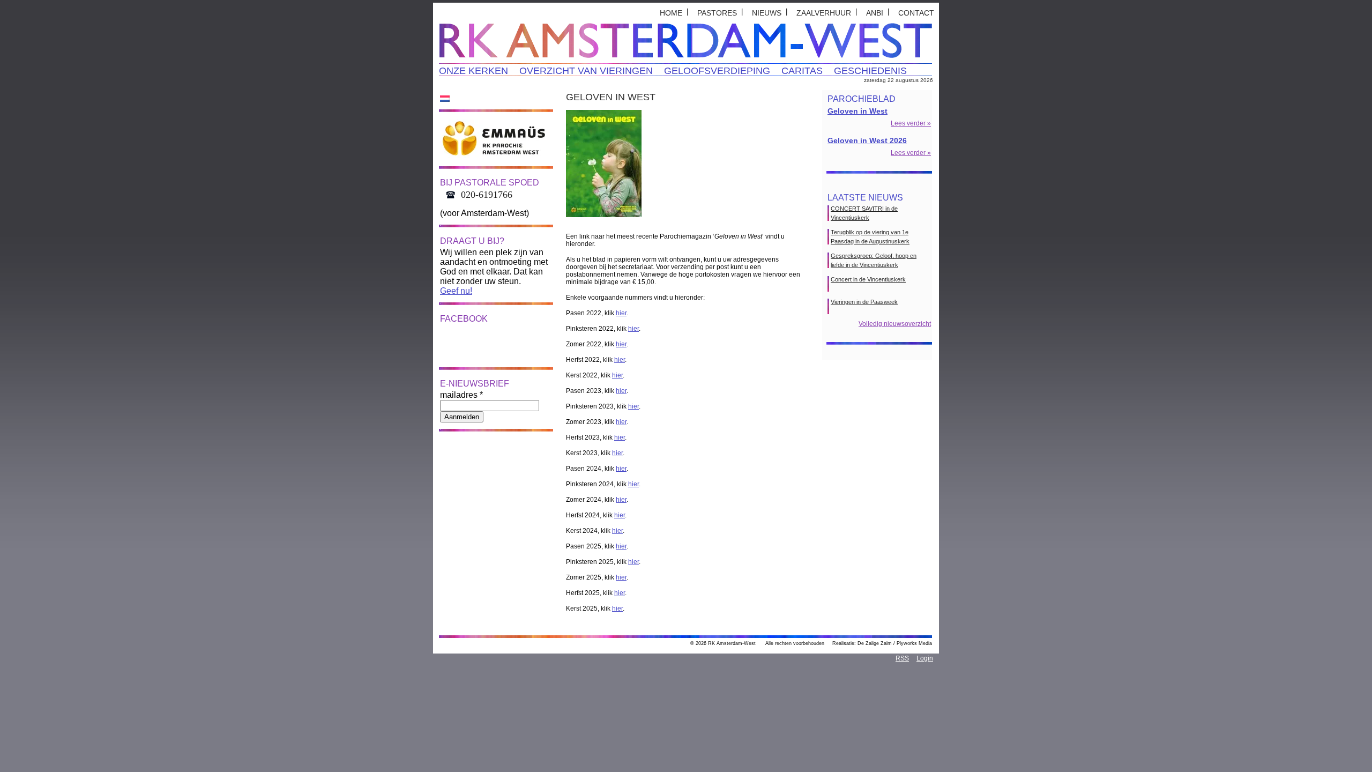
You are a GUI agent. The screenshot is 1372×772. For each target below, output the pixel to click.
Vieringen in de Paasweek (864, 302)
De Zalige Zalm (874, 643)
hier (621, 313)
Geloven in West (857, 111)
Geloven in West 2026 (867, 140)
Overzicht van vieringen (586, 70)
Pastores (717, 13)
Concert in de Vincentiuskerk (868, 279)
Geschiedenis (870, 70)
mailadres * (461, 394)
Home (671, 13)
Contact (916, 13)
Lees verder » (911, 123)
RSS (902, 658)
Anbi (874, 13)
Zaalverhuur (823, 13)
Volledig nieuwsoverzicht (895, 324)
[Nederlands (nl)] (445, 98)
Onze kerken (473, 70)
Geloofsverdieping (717, 70)
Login (924, 658)
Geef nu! (456, 290)
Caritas (802, 70)
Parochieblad (861, 98)
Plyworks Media (914, 643)
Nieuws (766, 13)
